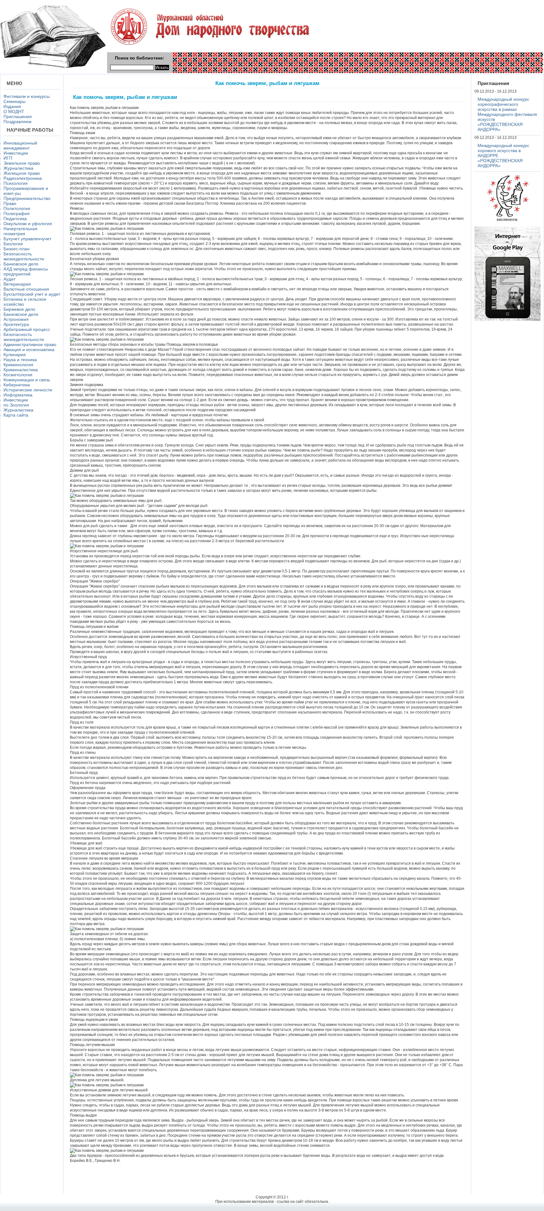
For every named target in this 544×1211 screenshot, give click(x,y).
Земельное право (21, 163)
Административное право (29, 344)
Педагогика (15, 218)
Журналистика (18, 168)
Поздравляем (17, 121)
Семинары (14, 101)
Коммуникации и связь (26, 379)
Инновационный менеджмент (20, 145)
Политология (16, 208)
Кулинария (14, 354)
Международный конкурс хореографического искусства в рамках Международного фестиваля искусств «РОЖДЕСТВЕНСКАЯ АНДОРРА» (507, 114)
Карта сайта (15, 415)
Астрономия (16, 319)
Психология (15, 183)
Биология (13, 243)
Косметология (17, 374)
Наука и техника (20, 359)
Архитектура (16, 324)
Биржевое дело (19, 309)
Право (9, 203)
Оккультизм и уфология (27, 223)
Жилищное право (21, 173)
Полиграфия (16, 213)
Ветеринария (17, 284)
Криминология (18, 364)
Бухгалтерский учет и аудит (31, 294)
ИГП (7, 158)
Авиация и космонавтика (28, 349)
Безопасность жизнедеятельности (23, 256)
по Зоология (16, 404)
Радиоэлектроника (22, 178)
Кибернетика (16, 384)
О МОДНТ (13, 111)
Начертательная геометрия (20, 231)
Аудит (9, 278)
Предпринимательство (26, 198)
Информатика (17, 394)
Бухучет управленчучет (27, 238)
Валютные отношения (26, 289)
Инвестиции (15, 153)
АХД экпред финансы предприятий (25, 271)
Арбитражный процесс (26, 329)
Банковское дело (20, 263)
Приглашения (17, 116)
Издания (12, 106)
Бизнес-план (16, 248)
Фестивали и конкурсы (26, 96)
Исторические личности (27, 389)
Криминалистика (20, 369)
